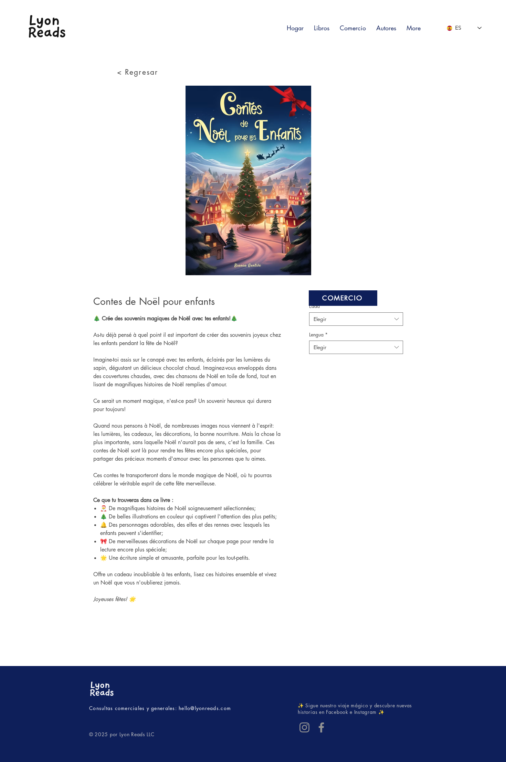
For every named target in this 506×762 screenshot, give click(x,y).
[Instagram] (304, 727)
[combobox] (356, 319)
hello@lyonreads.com (205, 708)
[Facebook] (321, 727)
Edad (316, 306)
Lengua (318, 334)
